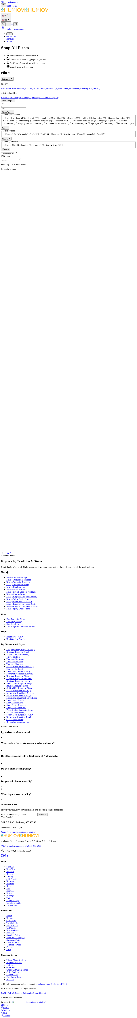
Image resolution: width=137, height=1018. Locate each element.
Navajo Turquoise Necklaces (18, 580)
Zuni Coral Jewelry (14, 624)
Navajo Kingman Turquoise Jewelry (21, 597)
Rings (8, 886)
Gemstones (11, 36)
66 (8, 553)
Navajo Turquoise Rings (16, 577)
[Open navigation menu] (3, 5)
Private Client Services (16, 960)
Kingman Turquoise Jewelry (18, 652)
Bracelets (10, 871)
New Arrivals (12, 925)
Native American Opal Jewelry (19, 717)
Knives (9, 893)
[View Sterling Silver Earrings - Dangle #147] (68, 317)
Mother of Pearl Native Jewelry (19, 674)
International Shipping (15, 937)
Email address (7, 814)
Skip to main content (9, 2)
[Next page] (10, 553)
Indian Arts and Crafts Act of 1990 (52, 984)
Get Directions (19, 832)
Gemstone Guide (13, 903)
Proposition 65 (39, 993)
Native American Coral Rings (18, 690)
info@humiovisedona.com (14, 846)
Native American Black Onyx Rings (21, 698)
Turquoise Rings (13, 657)
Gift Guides (11, 928)
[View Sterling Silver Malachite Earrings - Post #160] (68, 333)
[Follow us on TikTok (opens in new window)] (7, 856)
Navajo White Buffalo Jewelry (19, 601)
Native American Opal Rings (18, 695)
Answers (10, 933)
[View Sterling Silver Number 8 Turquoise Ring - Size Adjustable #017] (68, 507)
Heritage (10, 39)
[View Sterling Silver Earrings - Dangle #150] (68, 174)
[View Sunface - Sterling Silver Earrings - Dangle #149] (68, 238)
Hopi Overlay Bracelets (16, 639)
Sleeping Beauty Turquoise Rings (20, 649)
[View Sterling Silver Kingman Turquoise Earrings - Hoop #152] (68, 269)
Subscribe (42, 815)
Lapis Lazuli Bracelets (15, 700)
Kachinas (10, 891)
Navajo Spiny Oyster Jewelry (18, 599)
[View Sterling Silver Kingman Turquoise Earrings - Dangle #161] (68, 285)
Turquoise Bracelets (14, 662)
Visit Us (9, 965)
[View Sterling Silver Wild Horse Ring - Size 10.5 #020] (68, 539)
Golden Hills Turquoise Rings (19, 688)
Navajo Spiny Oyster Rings (18, 609)
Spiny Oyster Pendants (16, 707)
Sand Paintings (12, 900)
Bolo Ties (10, 869)
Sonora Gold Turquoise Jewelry (19, 715)
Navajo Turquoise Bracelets (18, 582)
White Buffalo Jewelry (16, 712)
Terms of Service (13, 945)
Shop (9, 34)
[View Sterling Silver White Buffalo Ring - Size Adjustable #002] (68, 444)
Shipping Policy (13, 935)
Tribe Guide (11, 905)
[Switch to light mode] (8, 24)
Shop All (10, 867)
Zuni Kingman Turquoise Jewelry (20, 626)
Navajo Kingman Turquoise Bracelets (22, 606)
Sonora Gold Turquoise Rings (19, 683)
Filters (6, 150)
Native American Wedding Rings (20, 666)
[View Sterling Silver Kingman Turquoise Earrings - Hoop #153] (68, 396)
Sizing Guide (12, 975)
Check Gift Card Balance (17, 970)
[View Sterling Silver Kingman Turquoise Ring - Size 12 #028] (68, 523)
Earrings (10, 876)
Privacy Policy (12, 942)
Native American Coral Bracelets (20, 693)
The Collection (12, 923)
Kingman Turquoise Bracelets (19, 678)
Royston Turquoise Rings (17, 686)
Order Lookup (12, 972)
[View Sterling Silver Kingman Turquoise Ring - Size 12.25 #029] (68, 476)
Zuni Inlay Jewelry (14, 621)
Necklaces (10, 881)
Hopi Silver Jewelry (14, 637)
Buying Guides (12, 930)
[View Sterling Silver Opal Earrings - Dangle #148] (68, 222)
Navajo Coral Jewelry (15, 587)
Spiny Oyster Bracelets (16, 705)
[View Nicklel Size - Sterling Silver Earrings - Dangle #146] (68, 380)
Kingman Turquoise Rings (17, 676)
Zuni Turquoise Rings (15, 619)
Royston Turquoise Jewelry (18, 654)
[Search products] (3, 24)
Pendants (10, 883)
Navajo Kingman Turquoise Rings (20, 604)
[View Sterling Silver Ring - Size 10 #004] (68, 492)
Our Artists (11, 920)
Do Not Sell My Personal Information (17, 993)
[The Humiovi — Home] (25, 11)
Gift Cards (10, 967)
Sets (8, 888)
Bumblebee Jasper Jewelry (17, 722)
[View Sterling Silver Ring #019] (68, 428)
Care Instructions (13, 977)
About (9, 41)
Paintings (10, 896)
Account (10, 979)
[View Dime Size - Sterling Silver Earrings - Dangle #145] (68, 253)
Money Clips (11, 879)
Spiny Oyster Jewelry (15, 669)
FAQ (8, 949)
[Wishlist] (12, 24)
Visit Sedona (11, 6)
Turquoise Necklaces (15, 659)
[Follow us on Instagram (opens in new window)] (2, 856)
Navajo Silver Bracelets (16, 589)
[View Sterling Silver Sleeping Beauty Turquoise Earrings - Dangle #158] (68, 349)
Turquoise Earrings (14, 664)
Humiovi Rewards (14, 962)
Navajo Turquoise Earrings (17, 584)
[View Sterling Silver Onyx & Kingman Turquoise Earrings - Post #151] (68, 365)
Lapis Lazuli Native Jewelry (18, 671)
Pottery (9, 898)
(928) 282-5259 (34, 846)
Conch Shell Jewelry (15, 719)
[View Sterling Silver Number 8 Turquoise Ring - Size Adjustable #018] (68, 460)
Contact (9, 947)
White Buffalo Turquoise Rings (19, 710)
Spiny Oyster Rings (14, 703)
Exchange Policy (13, 940)
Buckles (9, 874)
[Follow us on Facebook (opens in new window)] (5, 856)
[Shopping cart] (15, 24)
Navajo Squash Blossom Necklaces (21, 592)
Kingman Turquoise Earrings (18, 681)
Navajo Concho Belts (15, 594)
